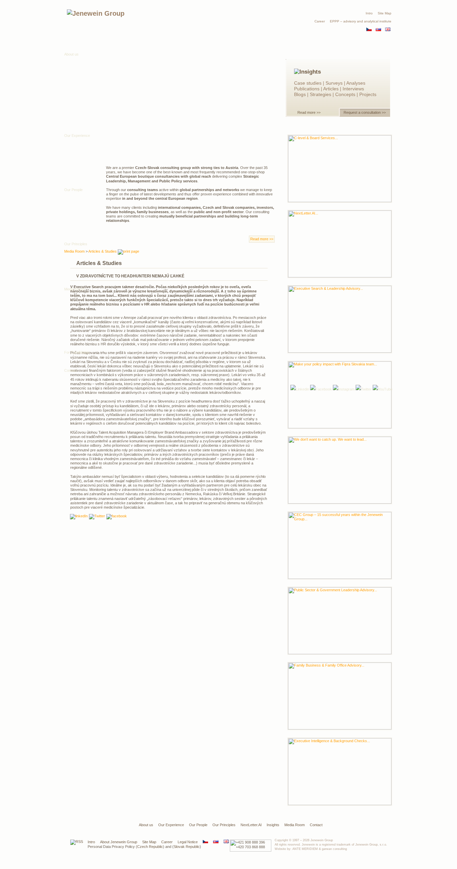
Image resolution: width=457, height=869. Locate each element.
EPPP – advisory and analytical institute (360, 21)
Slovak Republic (187, 847)
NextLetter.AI (251, 825)
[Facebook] (321, 389)
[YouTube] (382, 389)
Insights (273, 825)
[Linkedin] (79, 516)
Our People (198, 825)
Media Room (74, 289)
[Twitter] (364, 389)
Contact (70, 370)
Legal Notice (188, 842)
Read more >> (309, 112)
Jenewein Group (321, 840)
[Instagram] (344, 389)
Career (319, 21)
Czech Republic (150, 847)
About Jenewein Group (118, 842)
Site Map (384, 13)
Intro (369, 13)
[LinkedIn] (299, 389)
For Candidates (76, 352)
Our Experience (171, 825)
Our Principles (224, 825)
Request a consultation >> (365, 112)
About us (71, 54)
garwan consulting (334, 849)
